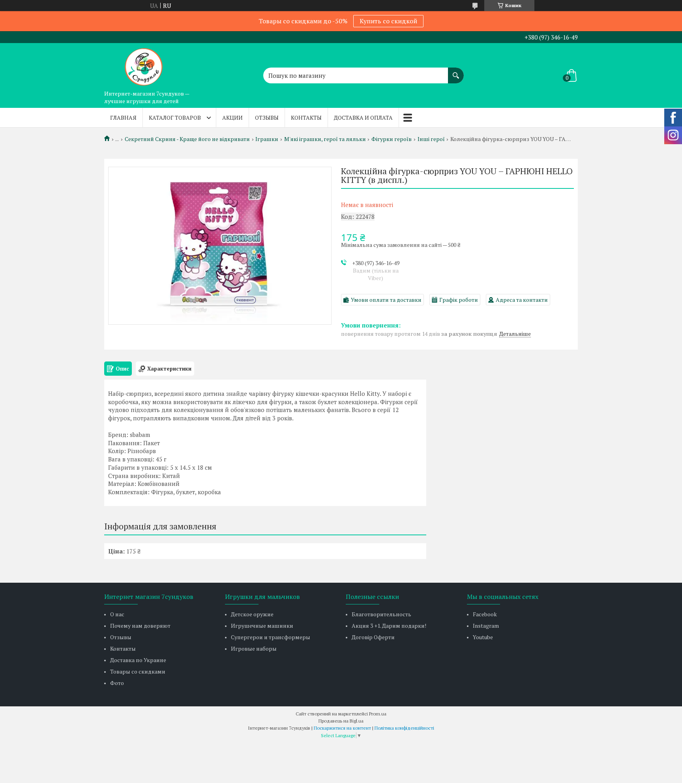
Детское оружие (252, 614)
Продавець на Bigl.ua (341, 721)
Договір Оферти (373, 637)
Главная (123, 117)
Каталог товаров (175, 117)
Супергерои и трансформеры (270, 637)
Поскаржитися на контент (342, 728)
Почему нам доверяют (140, 625)
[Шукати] (456, 71)
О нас (117, 614)
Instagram (486, 625)
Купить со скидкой (388, 21)
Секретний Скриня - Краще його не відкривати (187, 139)
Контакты (306, 117)
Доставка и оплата (363, 117)
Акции (232, 117)
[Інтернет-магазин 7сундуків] (143, 65)
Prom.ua (377, 714)
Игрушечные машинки (262, 625)
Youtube (483, 637)
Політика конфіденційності (404, 728)
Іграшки (266, 139)
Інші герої (431, 139)
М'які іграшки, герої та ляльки (325, 139)
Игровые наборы (254, 648)
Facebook (485, 614)
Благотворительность (381, 614)
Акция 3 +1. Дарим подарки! (389, 625)
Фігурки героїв (391, 139)
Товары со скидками (137, 671)
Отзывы (267, 117)
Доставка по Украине (138, 660)
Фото (117, 683)
